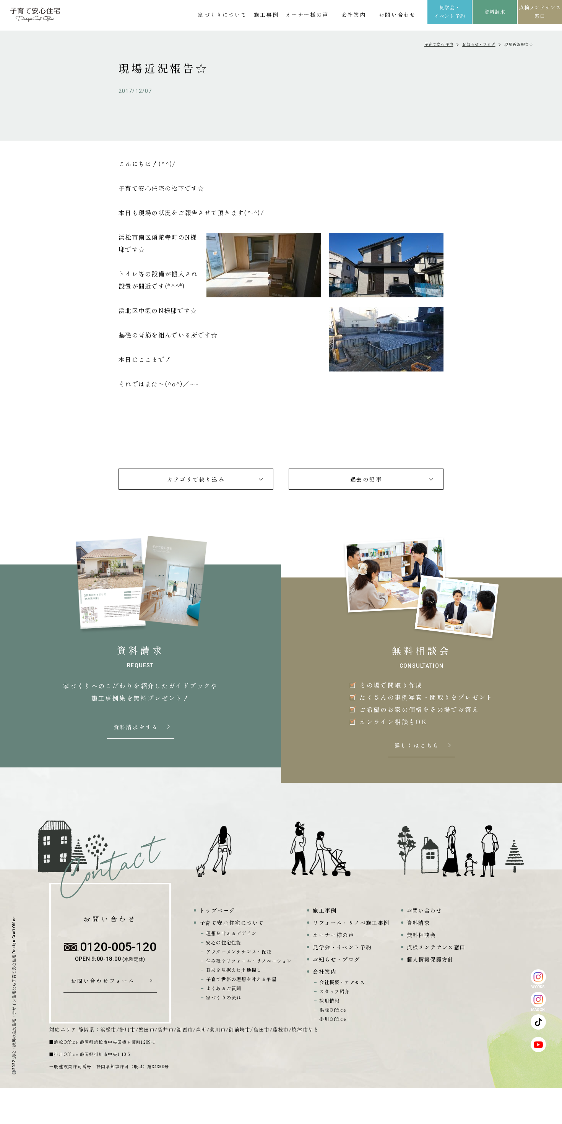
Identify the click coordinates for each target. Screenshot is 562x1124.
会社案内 (353, 14)
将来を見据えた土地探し (234, 970)
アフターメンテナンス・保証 (239, 951)
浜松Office (332, 1009)
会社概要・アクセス (342, 982)
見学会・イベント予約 (449, 11)
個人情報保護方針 (430, 959)
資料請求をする (136, 727)
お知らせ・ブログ (478, 44)
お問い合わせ (397, 14)
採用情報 (329, 1000)
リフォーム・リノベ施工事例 (351, 922)
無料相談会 (421, 935)
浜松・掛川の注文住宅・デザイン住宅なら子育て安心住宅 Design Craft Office (14, 987)
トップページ (217, 910)
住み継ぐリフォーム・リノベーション (249, 960)
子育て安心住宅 (438, 44)
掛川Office (332, 1018)
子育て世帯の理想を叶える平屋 (241, 979)
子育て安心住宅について (232, 922)
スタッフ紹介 (334, 991)
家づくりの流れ (223, 997)
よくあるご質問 (223, 988)
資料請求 (494, 11)
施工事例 (266, 14)
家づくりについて (222, 14)
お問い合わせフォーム (105, 981)
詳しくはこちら (417, 745)
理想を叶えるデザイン (231, 933)
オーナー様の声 (307, 14)
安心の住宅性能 (223, 942)
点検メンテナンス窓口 (539, 11)
